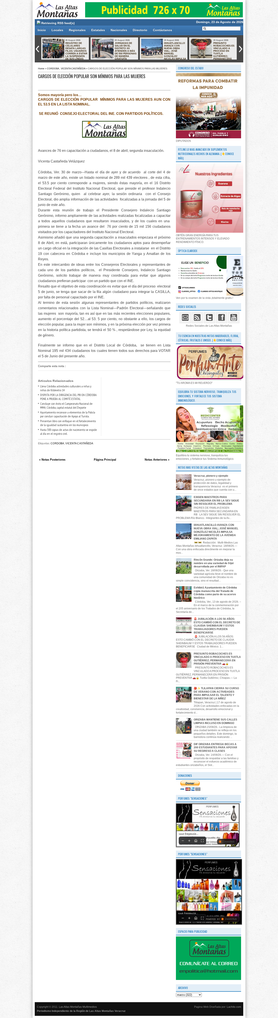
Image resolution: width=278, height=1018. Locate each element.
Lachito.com (234, 1006)
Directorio (140, 30)
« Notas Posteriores (52, 459)
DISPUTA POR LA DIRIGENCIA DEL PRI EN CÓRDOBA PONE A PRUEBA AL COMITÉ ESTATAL (68, 397)
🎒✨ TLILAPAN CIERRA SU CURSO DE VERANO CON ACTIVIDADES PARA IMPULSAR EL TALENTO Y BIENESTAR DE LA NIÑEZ (216, 693)
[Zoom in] (189, 840)
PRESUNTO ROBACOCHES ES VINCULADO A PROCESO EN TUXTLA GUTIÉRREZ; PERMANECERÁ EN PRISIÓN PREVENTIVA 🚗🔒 (212, 52)
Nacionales (119, 30)
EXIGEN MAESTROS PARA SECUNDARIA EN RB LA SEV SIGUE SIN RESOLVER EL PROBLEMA (216, 500)
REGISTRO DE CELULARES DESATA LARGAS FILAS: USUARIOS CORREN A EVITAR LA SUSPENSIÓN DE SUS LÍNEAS (76, 51)
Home (41, 68)
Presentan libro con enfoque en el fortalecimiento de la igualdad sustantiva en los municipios (68, 423)
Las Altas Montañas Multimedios (78, 1006)
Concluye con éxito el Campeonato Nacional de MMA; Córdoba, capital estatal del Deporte (66, 406)
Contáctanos (162, 30)
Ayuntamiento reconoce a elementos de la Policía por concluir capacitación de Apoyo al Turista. (67, 414)
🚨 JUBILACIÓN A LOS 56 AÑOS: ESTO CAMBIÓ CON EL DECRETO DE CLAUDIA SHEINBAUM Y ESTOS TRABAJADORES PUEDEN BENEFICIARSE (217, 625)
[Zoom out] (183, 840)
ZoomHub (228, 841)
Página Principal (105, 459)
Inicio (42, 30)
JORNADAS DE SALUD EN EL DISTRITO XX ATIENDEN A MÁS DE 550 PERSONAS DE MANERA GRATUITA (125, 51)
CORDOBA (53, 68)
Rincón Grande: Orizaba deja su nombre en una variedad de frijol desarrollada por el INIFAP (213, 563)
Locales (57, 30)
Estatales (98, 30)
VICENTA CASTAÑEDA (73, 68)
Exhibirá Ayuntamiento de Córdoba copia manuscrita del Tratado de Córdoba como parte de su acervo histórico (215, 592)
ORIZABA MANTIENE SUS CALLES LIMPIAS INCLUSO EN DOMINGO (215, 721)
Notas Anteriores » (157, 459)
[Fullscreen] (202, 840)
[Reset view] (196, 840)
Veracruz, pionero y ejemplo (211, 475)
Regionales (77, 30)
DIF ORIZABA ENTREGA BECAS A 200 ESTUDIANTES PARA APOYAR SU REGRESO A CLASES (215, 747)
